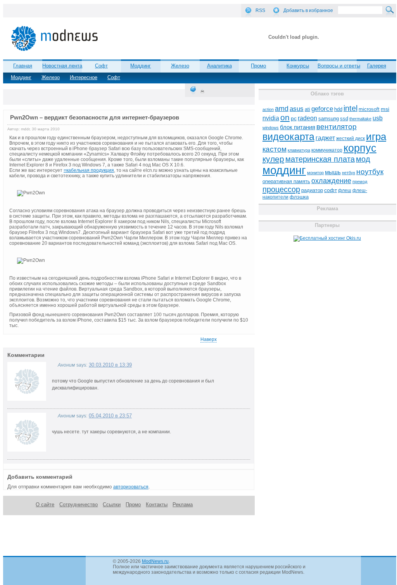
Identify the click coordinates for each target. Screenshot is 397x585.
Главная (22, 66)
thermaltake (360, 118)
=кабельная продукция (89, 170)
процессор (281, 189)
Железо (50, 77)
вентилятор (336, 127)
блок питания (297, 127)
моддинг (284, 170)
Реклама (183, 504)
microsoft (369, 109)
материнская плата (320, 159)
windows (270, 127)
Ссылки (112, 504)
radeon (307, 117)
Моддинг (21, 77)
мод (363, 159)
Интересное (83, 77)
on (285, 117)
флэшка (299, 197)
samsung (328, 118)
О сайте (45, 504)
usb (378, 118)
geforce (322, 108)
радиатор (312, 190)
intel (350, 108)
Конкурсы (298, 66)
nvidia (270, 117)
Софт (113, 77)
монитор (315, 172)
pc (294, 118)
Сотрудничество (78, 504)
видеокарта (288, 136)
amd (281, 108)
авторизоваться (130, 487)
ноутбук (369, 172)
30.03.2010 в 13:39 (110, 365)
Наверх (208, 339)
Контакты (156, 504)
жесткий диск (350, 138)
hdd (338, 109)
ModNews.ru (155, 561)
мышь (333, 172)
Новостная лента (62, 66)
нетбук (348, 172)
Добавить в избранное (308, 10)
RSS (260, 10)
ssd (344, 118)
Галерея (376, 66)
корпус (359, 148)
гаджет (325, 137)
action (268, 109)
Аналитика (219, 66)
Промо (258, 66)
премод (359, 181)
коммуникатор (326, 150)
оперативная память (286, 181)
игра (376, 136)
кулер (273, 158)
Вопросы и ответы (339, 66)
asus (297, 108)
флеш (344, 190)
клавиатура (299, 150)
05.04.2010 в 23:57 (110, 416)
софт (330, 190)
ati (307, 109)
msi (385, 109)
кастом (274, 149)
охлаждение (331, 181)
